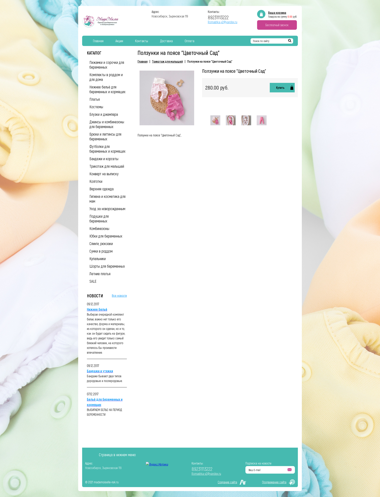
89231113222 (218, 17)
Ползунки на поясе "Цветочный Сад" (209, 61)
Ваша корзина (277, 12)
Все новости (119, 295)
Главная (142, 61)
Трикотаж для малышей (167, 61)
